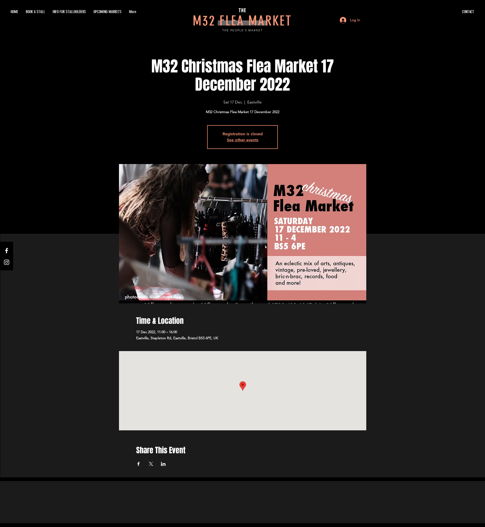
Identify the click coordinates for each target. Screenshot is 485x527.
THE (242, 10)
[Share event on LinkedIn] (163, 464)
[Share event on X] (151, 464)
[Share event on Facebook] (138, 464)
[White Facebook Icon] (6, 250)
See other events (242, 140)
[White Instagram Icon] (6, 262)
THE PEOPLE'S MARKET (242, 30)
